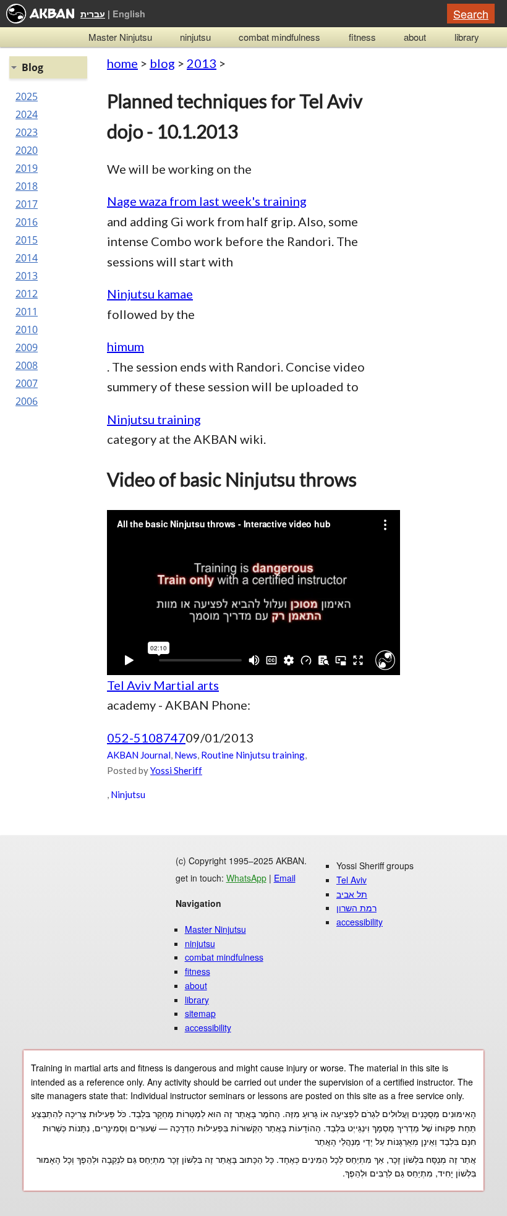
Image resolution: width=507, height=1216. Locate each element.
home (122, 63)
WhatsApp (246, 878)
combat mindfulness (279, 36)
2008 (26, 365)
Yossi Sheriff (176, 770)
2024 (26, 114)
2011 (26, 311)
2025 (26, 96)
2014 (26, 258)
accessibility (208, 1027)
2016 (26, 222)
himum (125, 346)
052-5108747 (146, 737)
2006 (26, 401)
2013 (201, 63)
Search (470, 14)
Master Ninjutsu (120, 36)
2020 (26, 150)
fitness (362, 36)
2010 (26, 329)
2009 (26, 347)
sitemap (200, 1013)
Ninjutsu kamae (150, 293)
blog (162, 63)
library (466, 36)
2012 (26, 293)
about (415, 36)
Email (285, 878)
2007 (26, 383)
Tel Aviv (351, 880)
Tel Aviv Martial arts (163, 685)
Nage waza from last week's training (207, 200)
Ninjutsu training (154, 419)
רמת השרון (356, 907)
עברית (92, 13)
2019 (26, 168)
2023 (26, 132)
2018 (26, 186)
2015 (26, 240)
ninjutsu (195, 36)
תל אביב (351, 894)
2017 (26, 204)
